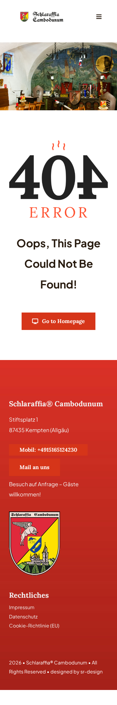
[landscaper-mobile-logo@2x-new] (42, 13)
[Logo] (34, 514)
